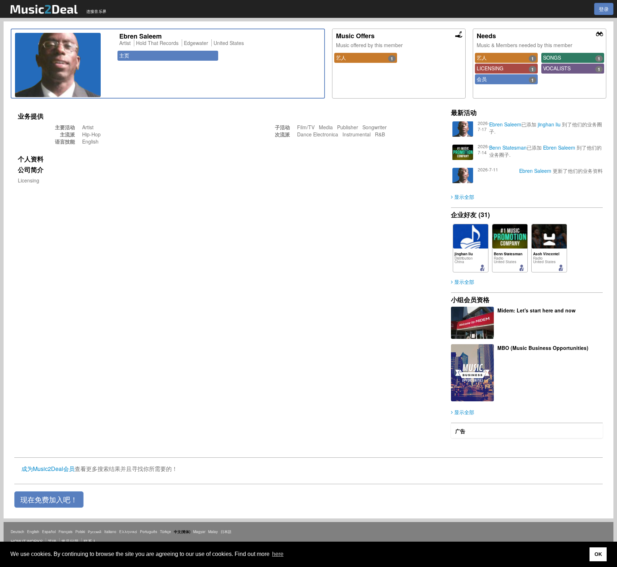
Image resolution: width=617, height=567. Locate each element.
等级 (52, 541)
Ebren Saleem (505, 124)
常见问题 (70, 541)
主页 (124, 55)
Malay (213, 531)
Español (49, 531)
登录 (604, 8)
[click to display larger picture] (63, 65)
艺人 (364, 58)
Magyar (199, 531)
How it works (27, 541)
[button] (49, 499)
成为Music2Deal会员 (48, 469)
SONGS (571, 58)
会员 (505, 79)
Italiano (110, 531)
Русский (94, 531)
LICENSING (505, 68)
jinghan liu (549, 124)
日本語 (226, 531)
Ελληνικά (128, 531)
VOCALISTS (571, 68)
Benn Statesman (508, 147)
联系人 (90, 541)
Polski (80, 531)
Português (148, 531)
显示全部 (463, 196)
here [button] (278, 554)
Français (65, 531)
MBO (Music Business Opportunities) (542, 347)
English (33, 531)
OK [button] (598, 554)
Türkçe (165, 531)
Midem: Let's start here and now (536, 310)
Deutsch (17, 531)
